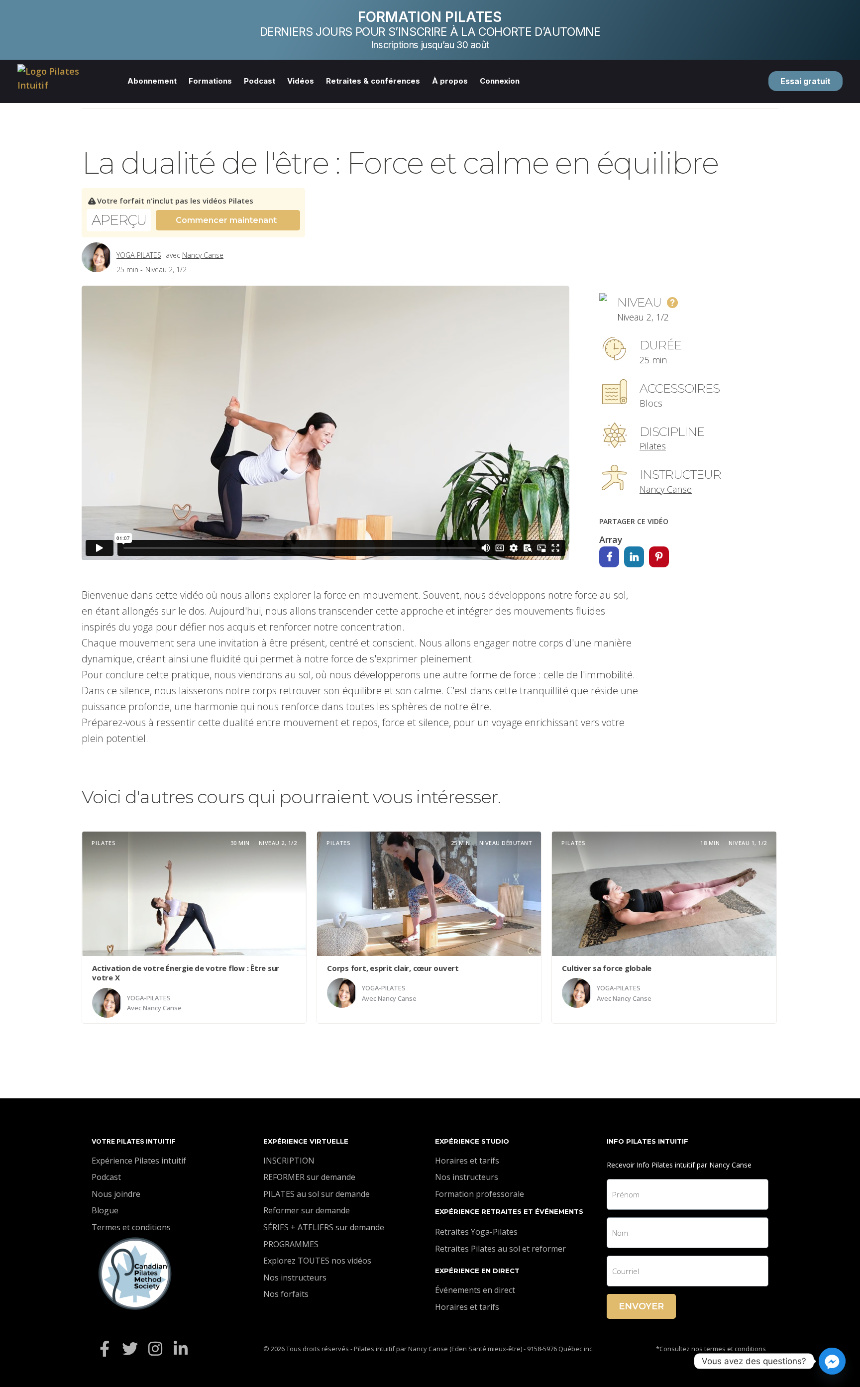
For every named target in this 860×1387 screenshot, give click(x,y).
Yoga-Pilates (138, 255)
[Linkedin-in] (181, 1349)
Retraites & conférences (373, 81)
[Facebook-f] (104, 1349)
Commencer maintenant (226, 220)
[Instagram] (155, 1349)
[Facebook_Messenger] (832, 1361)
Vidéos (300, 81)
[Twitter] (129, 1349)
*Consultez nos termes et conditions (711, 1348)
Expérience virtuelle (305, 1141)
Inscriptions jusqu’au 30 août (430, 45)
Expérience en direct (477, 1271)
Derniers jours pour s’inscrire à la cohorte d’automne (430, 32)
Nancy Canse (202, 255)
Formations (210, 81)
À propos (450, 81)
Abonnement (152, 81)
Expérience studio (472, 1141)
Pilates (653, 446)
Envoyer (641, 1306)
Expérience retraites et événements (509, 1211)
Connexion (500, 81)
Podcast (259, 81)
